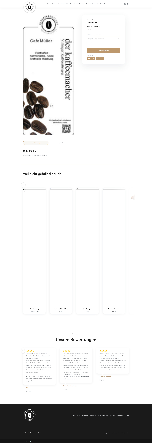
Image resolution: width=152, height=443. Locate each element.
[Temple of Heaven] (114, 247)
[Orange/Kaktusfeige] (61, 247)
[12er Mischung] (34, 247)
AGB (128, 433)
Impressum (107, 433)
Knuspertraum (140, 207)
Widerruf (123, 433)
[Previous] (23, 184)
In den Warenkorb (103, 50)
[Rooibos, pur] (87, 247)
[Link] (125, 4)
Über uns (112, 415)
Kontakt (127, 415)
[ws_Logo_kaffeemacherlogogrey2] (29, 6)
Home (73, 415)
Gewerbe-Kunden (103, 415)
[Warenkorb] (127, 4)
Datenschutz (115, 433)
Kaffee (92, 19)
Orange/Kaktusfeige (60, 309)
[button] (56, 3)
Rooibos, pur (87, 309)
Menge (89, 34)
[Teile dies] (89, 58)
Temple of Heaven (114, 309)
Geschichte (120, 415)
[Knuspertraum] (140, 196)
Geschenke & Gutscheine (89, 415)
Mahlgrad (90, 38)
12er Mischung (34, 309)
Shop (88, 19)
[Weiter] (23, 189)
